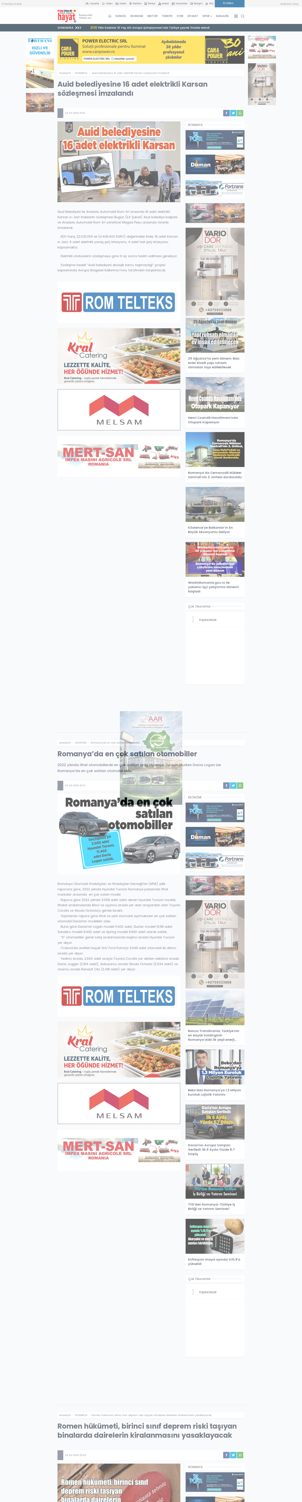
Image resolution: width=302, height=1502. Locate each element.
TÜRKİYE (167, 16)
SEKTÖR (152, 16)
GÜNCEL (120, 16)
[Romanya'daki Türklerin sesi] (74, 16)
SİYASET (192, 16)
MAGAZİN (222, 16)
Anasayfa (65, 73)
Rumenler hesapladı (109, 27)
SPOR (206, 16)
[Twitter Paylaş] (233, 113)
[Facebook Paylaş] (226, 113)
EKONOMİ (136, 16)
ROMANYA (81, 73)
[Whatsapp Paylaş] (240, 113)
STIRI (180, 16)
